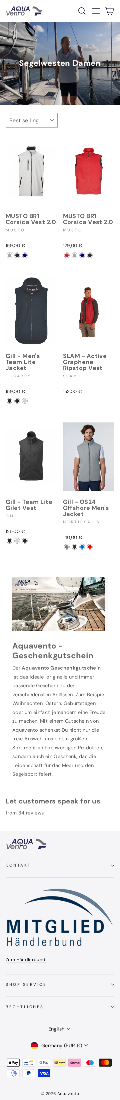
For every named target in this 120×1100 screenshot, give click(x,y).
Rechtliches (25, 1007)
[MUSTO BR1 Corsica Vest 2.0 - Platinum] (9, 255)
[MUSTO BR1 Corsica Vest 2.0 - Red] (66, 255)
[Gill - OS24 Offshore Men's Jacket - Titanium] (66, 546)
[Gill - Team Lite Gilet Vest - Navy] (9, 540)
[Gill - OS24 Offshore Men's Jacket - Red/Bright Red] (89, 546)
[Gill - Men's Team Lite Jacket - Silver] (24, 400)
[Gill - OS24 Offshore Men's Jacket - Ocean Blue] (82, 546)
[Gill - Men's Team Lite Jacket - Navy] (9, 400)
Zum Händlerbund (26, 959)
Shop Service (26, 984)
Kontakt (18, 865)
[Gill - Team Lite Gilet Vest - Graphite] (24, 540)
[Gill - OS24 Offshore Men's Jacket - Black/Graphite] (74, 546)
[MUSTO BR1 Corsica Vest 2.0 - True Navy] (24, 255)
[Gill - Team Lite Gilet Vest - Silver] (17, 540)
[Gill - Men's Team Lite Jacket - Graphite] (17, 400)
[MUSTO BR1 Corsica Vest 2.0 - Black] (17, 255)
